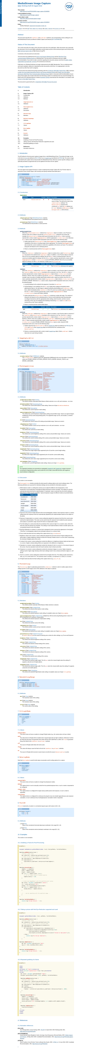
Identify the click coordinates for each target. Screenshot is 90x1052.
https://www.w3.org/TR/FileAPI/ (28, 1031)
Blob (26, 158)
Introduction (26, 90)
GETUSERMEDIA (56, 39)
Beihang (40, 28)
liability (46, 28)
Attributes (25, 97)
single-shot (25, 769)
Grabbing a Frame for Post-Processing (33, 139)
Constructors (26, 95)
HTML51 (61, 158)
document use (57, 28)
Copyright (20, 28)
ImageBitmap (48, 158)
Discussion (26, 110)
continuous (25, 770)
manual (23, 768)
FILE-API (37, 158)
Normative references (28, 148)
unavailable (25, 717)
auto (23, 719)
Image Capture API (28, 93)
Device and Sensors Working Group (45, 56)
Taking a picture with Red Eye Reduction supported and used (38, 141)
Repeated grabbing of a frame (30, 143)
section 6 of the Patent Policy (26, 79)
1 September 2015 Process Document (46, 82)
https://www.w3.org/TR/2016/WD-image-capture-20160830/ (34, 11)
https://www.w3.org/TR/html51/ (39, 1043)
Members (25, 115)
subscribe (29, 61)
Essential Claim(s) (45, 77)
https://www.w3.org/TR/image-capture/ (29, 15)
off (23, 720)
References (26, 146)
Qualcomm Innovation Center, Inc (38, 25)
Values (25, 125)
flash (23, 721)
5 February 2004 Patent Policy (57, 70)
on (22, 722)
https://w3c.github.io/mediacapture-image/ (30, 18)
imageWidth (50, 468)
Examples (26, 138)
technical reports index (25, 51)
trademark (50, 28)
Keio (37, 28)
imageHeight (59, 468)
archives (34, 61)
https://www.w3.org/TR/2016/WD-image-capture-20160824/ (34, 22)
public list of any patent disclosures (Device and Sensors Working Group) (37, 72)
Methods (25, 98)
